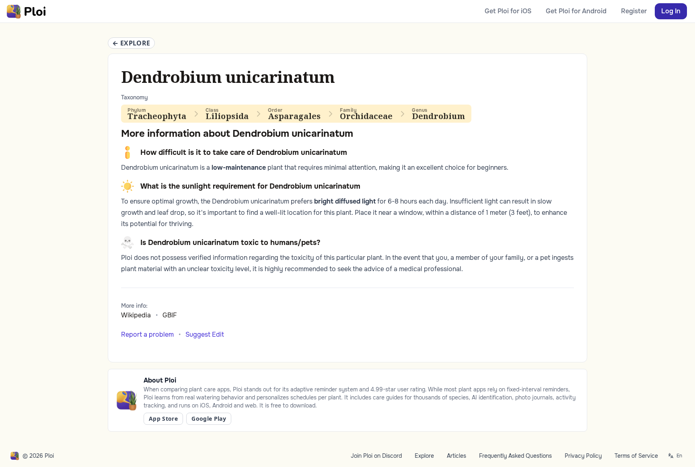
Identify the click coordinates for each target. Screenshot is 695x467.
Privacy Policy (583, 455)
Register (634, 11)
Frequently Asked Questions (515, 455)
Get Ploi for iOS (508, 11)
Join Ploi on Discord (376, 455)
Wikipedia (136, 315)
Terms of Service (636, 455)
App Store (163, 418)
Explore (424, 455)
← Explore (131, 43)
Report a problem (147, 334)
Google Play (208, 418)
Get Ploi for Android (576, 11)
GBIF (169, 315)
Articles (456, 455)
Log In (671, 11)
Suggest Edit (204, 334)
